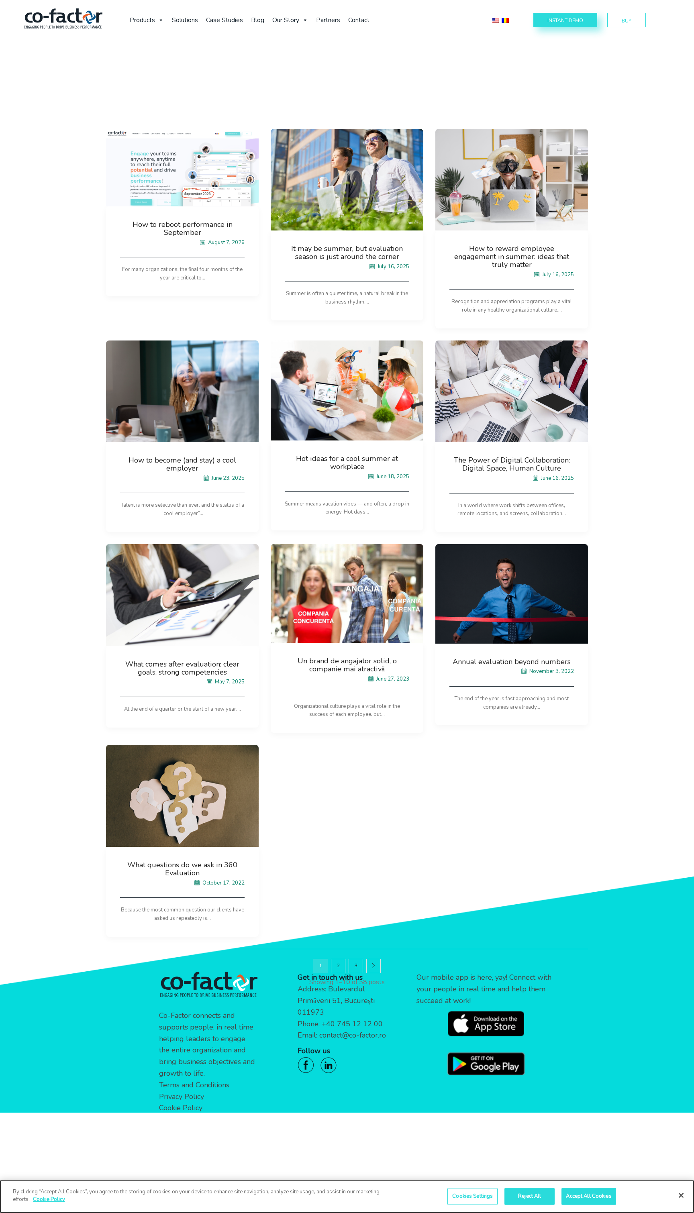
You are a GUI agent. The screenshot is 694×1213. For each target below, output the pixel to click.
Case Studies (224, 20)
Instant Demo (565, 20)
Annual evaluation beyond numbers (512, 662)
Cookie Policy (180, 1108)
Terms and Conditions (194, 1085)
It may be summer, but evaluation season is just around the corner (347, 252)
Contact (358, 20)
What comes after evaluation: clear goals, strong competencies (182, 668)
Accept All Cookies (588, 1196)
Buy (626, 21)
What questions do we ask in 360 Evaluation (182, 869)
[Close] (681, 1195)
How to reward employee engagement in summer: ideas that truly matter (511, 256)
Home (291, 68)
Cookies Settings (472, 1196)
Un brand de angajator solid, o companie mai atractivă (347, 665)
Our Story (285, 20)
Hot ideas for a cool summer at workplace (347, 462)
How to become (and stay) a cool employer (182, 464)
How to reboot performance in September (183, 228)
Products (142, 20)
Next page (373, 966)
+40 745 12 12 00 (352, 1024)
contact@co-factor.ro (352, 1035)
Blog (257, 20)
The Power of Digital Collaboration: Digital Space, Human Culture (512, 464)
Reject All (529, 1196)
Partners (328, 20)
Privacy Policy (181, 1096)
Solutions (185, 20)
